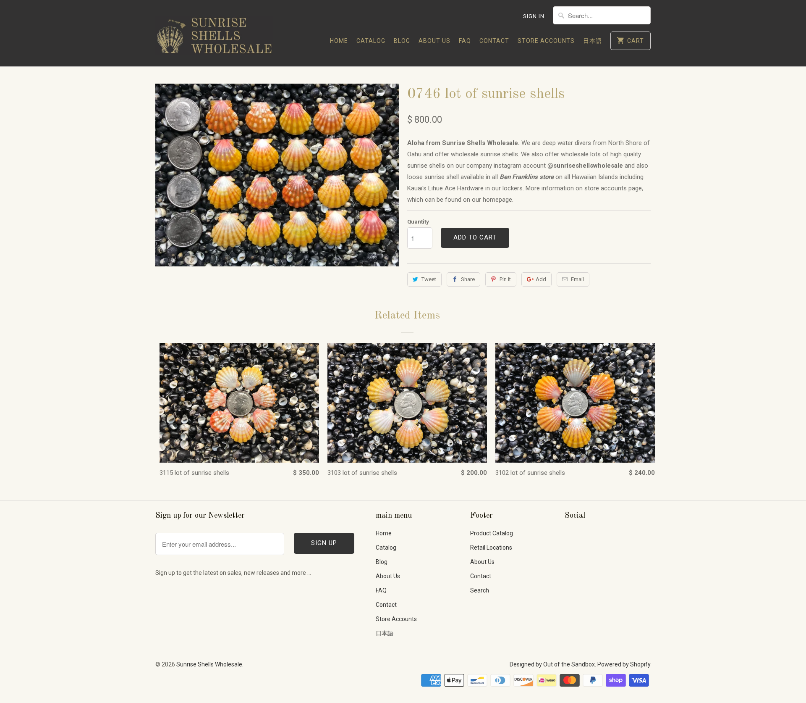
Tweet (428, 279)
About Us (434, 40)
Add (541, 279)
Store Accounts (546, 40)
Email (577, 279)
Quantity (418, 222)
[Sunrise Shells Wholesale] (214, 33)
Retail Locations (491, 547)
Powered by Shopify (624, 664)
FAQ (465, 40)
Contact (494, 40)
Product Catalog (491, 533)
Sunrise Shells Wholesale (209, 664)
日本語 (592, 40)
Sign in (533, 16)
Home (339, 40)
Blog (402, 40)
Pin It (505, 279)
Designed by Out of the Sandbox (552, 664)
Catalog (370, 40)
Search (479, 590)
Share (468, 279)
